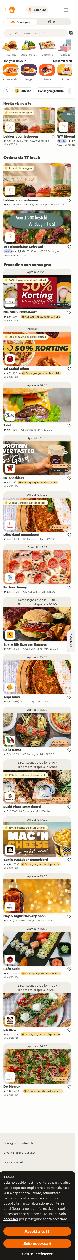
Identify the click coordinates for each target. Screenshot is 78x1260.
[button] (9, 9)
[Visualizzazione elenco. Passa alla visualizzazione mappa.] (70, 33)
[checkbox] (11, 72)
